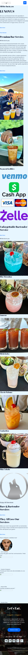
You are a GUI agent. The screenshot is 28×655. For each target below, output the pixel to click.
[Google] (17, 640)
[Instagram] (14, 640)
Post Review (3, 32)
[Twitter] (10, 640)
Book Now (2, 27)
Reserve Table (14, 630)
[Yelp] (21, 640)
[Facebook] (6, 640)
